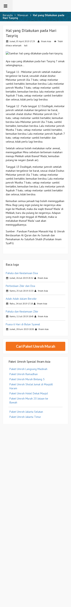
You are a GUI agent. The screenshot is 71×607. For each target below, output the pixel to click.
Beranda (8, 15)
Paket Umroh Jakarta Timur (25, 417)
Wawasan (22, 15)
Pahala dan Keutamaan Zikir (22, 311)
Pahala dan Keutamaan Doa (22, 273)
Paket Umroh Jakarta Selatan (26, 411)
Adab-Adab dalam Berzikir (21, 298)
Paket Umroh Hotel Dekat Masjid (28, 393)
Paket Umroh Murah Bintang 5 (27, 379)
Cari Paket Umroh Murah (35, 346)
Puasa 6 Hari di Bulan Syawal (23, 324)
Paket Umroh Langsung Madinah (28, 369)
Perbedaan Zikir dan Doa (20, 286)
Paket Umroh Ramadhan (23, 374)
